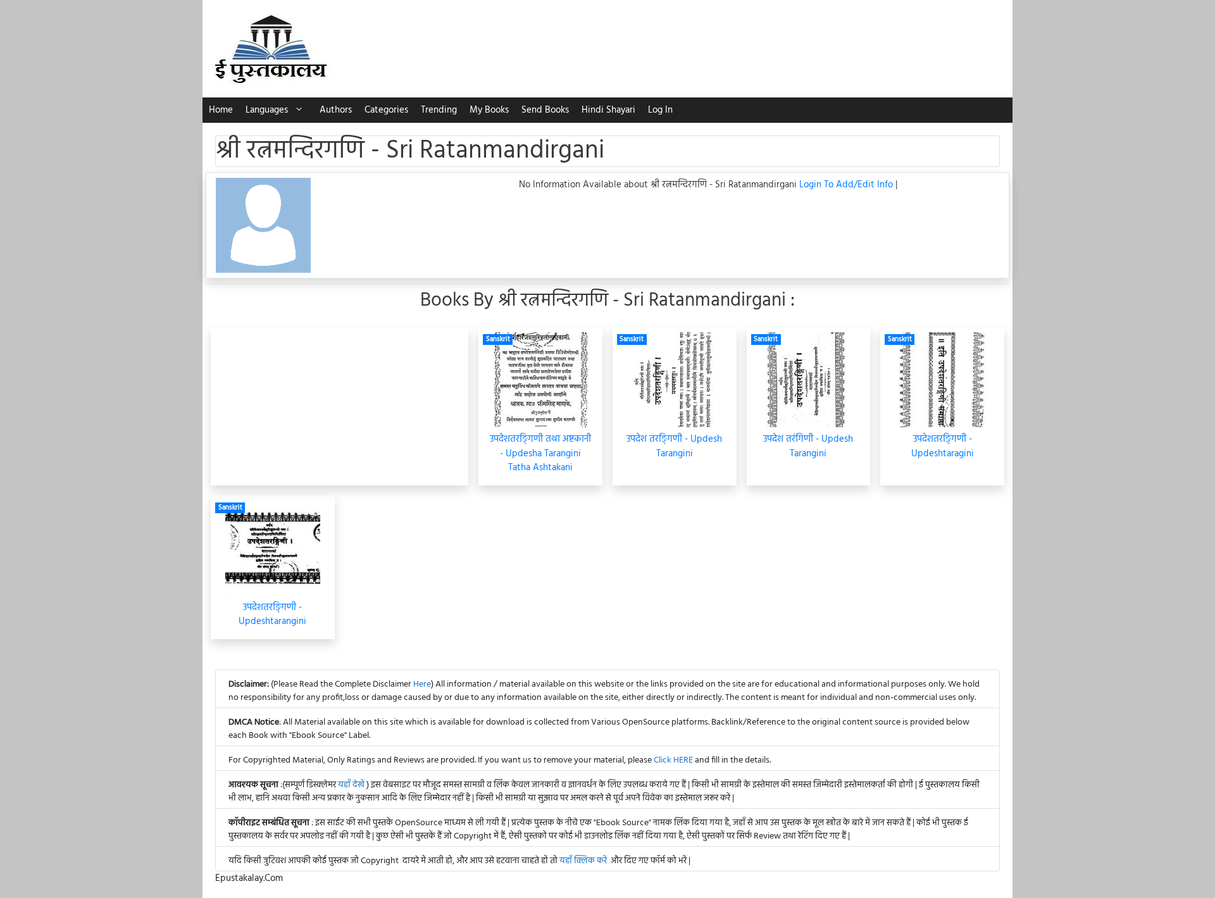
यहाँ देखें (352, 785)
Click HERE (673, 760)
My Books (489, 110)
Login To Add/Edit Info (847, 184)
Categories (386, 110)
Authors (336, 110)
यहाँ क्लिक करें (583, 861)
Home (221, 110)
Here (422, 684)
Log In (660, 110)
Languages (267, 110)
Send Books (545, 110)
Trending (439, 110)
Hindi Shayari (608, 110)
